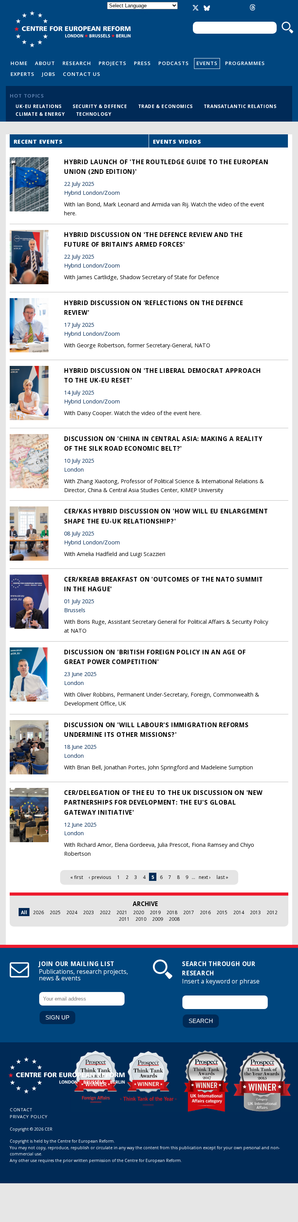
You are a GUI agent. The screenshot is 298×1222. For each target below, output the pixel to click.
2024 (71, 912)
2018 (171, 912)
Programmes (245, 63)
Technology (94, 114)
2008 (174, 919)
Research (76, 63)
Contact (21, 1109)
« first (76, 877)
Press (142, 63)
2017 (188, 912)
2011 (124, 919)
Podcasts (173, 63)
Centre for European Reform (72, 29)
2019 (155, 912)
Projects (112, 63)
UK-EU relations (39, 106)
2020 (138, 912)
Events (207, 63)
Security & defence (100, 106)
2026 (38, 912)
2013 (255, 912)
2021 (121, 912)
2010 (140, 919)
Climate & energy (40, 114)
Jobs (48, 73)
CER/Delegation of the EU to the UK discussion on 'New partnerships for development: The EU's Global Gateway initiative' (163, 802)
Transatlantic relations (240, 106)
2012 (272, 912)
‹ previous (100, 877)
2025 (55, 912)
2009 (157, 919)
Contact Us (81, 73)
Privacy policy (29, 1116)
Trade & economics (165, 106)
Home (19, 63)
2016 (205, 912)
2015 (222, 912)
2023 (88, 912)
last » (222, 877)
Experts (22, 73)
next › (205, 877)
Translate (143, 12)
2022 (105, 912)
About (45, 63)
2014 (238, 912)
